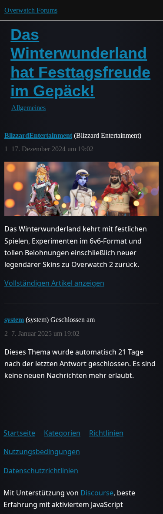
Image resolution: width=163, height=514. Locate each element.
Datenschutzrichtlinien (40, 470)
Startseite (19, 433)
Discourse (96, 493)
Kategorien (62, 433)
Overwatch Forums (30, 10)
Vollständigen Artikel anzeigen (54, 283)
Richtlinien (106, 433)
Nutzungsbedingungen (41, 451)
